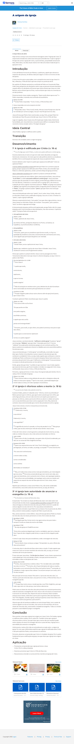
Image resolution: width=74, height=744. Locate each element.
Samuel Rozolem (18, 695)
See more (58, 662)
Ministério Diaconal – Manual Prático (58, 693)
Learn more (52, 8)
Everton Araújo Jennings (36, 695)
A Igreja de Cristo (17, 28)
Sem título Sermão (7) (37, 693)
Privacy (47, 737)
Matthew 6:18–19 (17, 32)
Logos (14, 737)
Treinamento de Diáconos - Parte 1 (24, 693)
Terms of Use (58, 737)
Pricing (39, 737)
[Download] (26, 674)
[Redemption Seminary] (37, 712)
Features (30, 737)
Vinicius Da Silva (22, 22)
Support (68, 737)
